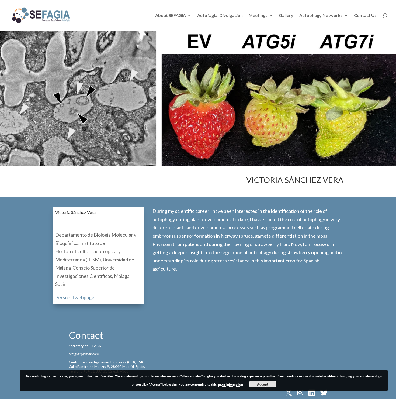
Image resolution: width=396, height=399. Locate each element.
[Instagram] (300, 393)
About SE (170, 15)
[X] (289, 393)
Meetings (258, 15)
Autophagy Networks (321, 15)
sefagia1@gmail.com (84, 354)
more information (230, 384)
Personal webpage (74, 297)
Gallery (286, 15)
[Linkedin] (311, 393)
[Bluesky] (323, 393)
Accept (262, 384)
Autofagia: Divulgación (220, 15)
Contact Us (365, 15)
